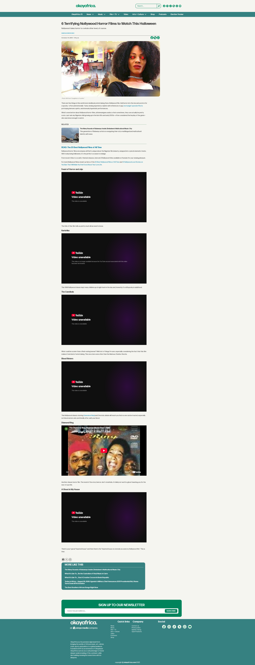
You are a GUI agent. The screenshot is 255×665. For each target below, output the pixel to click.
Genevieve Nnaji (89, 415)
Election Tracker (177, 14)
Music (100, 14)
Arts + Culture (138, 14)
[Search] (159, 6)
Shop (153, 14)
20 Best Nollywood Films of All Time (107, 162)
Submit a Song (136, 630)
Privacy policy (136, 628)
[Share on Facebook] (151, 37)
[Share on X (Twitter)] (155, 37)
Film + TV (113, 14)
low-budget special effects (133, 106)
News (89, 14)
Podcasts (162, 14)
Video (126, 14)
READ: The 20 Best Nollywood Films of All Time (81, 147)
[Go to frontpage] (86, 6)
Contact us (135, 626)
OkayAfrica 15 (77, 14)
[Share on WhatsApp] (70, 559)
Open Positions (137, 631)
